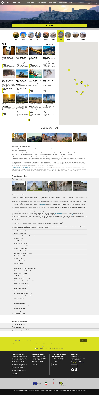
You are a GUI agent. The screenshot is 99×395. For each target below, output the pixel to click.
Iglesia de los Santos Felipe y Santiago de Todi (24, 268)
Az (52, 44)
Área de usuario (89, 2)
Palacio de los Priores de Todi (20, 245)
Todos (16, 39)
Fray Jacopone (26, 167)
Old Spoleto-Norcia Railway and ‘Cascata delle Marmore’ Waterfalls (21, 82)
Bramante (52, 169)
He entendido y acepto (49, 393)
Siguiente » (36, 120)
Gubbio (83, 39)
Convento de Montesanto (19, 250)
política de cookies (60, 348)
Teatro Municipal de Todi (19, 311)
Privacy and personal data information (59, 355)
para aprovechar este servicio (50, 346)
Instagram (76, 369)
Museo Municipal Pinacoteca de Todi (22, 293)
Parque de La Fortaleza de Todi (21, 306)
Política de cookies (83, 390)
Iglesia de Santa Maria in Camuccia (22, 255)
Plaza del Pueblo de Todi (19, 233)
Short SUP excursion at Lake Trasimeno (35, 81)
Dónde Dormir (52, 2)
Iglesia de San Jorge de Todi (20, 273)
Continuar (15, 373)
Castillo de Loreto (17, 265)
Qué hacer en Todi (19, 313)
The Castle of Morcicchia (22, 105)
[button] (77, 84)
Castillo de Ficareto (18, 263)
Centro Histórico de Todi (19, 230)
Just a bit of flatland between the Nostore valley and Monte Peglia (8, 82)
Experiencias (30, 2)
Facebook (72, 369)
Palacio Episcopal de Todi (19, 303)
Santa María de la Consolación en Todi (22, 253)
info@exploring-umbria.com (77, 362)
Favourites (93, 2)
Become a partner (80, 2)
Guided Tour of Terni (7, 57)
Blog (70, 2)
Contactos (74, 354)
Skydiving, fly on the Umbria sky (48, 81)
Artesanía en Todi (19, 327)
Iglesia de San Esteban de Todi (20, 283)
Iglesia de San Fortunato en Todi (21, 243)
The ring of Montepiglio (49, 105)
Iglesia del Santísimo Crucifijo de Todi (22, 271)
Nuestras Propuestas (41, 2)
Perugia (53, 39)
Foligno (68, 39)
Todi (61, 39)
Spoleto (46, 39)
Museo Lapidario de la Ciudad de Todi (22, 296)
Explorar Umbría (62, 2)
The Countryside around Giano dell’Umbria (35, 105)
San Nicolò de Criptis (18, 276)
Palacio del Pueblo (18, 238)
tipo (54, 44)
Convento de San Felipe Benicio (21, 286)
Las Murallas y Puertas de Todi (20, 291)
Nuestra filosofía (18, 354)
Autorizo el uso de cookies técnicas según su (50, 348)
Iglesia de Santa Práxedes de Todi (21, 278)
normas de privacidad (57, 343)
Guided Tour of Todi (21, 57)
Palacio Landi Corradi (18, 301)
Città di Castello (75, 39)
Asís (31, 39)
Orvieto (23, 39)
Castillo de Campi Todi (19, 260)
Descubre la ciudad (16, 167)
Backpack (96, 2)
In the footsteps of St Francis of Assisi (34, 58)
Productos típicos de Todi (21, 330)
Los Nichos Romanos (18, 298)
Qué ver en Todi (18, 179)
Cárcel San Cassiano (18, 258)
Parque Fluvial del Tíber (19, 308)
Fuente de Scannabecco (19, 288)
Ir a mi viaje (49, 25)
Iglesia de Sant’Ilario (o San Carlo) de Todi (23, 281)
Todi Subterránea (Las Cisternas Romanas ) (24, 235)
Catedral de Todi (17, 240)
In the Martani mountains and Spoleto (49, 58)
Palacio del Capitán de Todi (20, 248)
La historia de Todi (19, 324)
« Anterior (21, 120)
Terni (38, 39)
